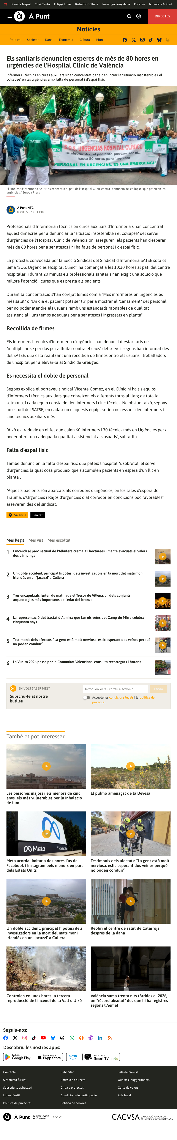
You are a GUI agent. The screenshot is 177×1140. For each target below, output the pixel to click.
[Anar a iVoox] (82, 1037)
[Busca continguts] (129, 17)
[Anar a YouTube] (44, 1037)
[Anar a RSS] (110, 1037)
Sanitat (38, 515)
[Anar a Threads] (63, 1037)
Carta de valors (128, 1087)
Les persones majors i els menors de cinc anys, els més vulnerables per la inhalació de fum (44, 798)
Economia (66, 39)
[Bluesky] (159, 40)
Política (15, 39)
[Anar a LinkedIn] (101, 1037)
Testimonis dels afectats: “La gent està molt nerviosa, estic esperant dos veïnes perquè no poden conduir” (130, 865)
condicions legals (121, 697)
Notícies (88, 29)
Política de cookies (73, 1103)
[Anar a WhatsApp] (73, 1037)
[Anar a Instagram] (25, 1037)
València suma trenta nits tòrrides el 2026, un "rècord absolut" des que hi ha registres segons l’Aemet (129, 1000)
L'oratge (139, 4)
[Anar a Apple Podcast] (91, 1037)
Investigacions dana (116, 4)
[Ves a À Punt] (32, 16)
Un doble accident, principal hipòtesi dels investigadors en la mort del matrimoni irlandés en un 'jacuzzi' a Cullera (44, 933)
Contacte (9, 1072)
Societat (33, 39)
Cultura (85, 39)
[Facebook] (125, 40)
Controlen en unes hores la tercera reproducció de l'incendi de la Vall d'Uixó (44, 998)
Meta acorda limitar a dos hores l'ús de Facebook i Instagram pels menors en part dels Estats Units (44, 865)
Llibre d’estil (11, 1095)
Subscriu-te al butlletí (17, 1087)
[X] (133, 40)
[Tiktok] (151, 40)
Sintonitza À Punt (15, 1080)
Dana (48, 39)
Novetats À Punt (160, 4)
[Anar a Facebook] (6, 1037)
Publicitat (67, 1072)
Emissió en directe (73, 1080)
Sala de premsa (128, 1072)
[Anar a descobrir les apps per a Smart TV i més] (101, 1057)
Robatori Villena (86, 4)
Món (99, 39)
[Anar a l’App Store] (49, 1057)
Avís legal (124, 1095)
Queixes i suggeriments (134, 1080)
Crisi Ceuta (42, 4)
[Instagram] (142, 40)
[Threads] (168, 40)
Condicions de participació (79, 1095)
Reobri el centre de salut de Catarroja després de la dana (125, 930)
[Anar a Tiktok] (35, 1037)
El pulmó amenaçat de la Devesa (120, 793)
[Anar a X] (16, 1037)
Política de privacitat (17, 1103)
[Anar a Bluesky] (54, 1037)
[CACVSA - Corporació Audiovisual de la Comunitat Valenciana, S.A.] (143, 1117)
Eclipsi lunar (62, 4)
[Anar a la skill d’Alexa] (72, 1057)
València (20, 515)
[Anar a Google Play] (17, 1057)
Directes (162, 16)
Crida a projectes (72, 1087)
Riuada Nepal (21, 4)
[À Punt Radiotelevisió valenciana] (26, 1117)
